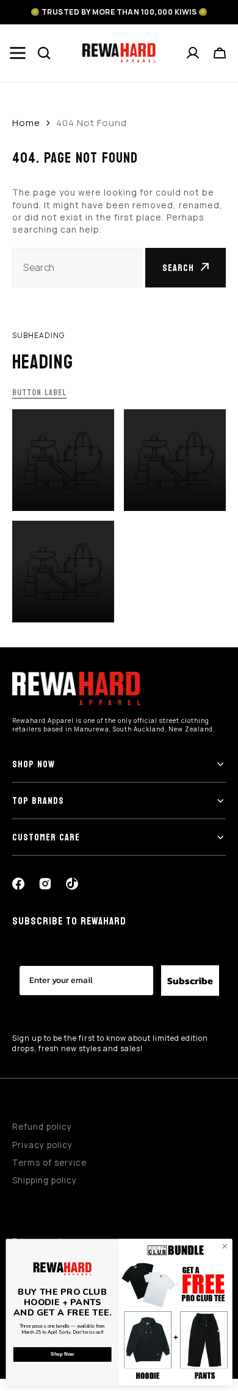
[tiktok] (72, 883)
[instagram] (45, 883)
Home (26, 122)
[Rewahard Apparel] (119, 53)
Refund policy (42, 1126)
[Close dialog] (225, 1246)
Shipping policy (44, 1180)
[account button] (193, 53)
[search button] (44, 53)
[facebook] (18, 883)
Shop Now (62, 1354)
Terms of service (49, 1162)
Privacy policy (42, 1144)
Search (178, 267)
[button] (220, 53)
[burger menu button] (18, 53)
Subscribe (190, 980)
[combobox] (77, 267)
